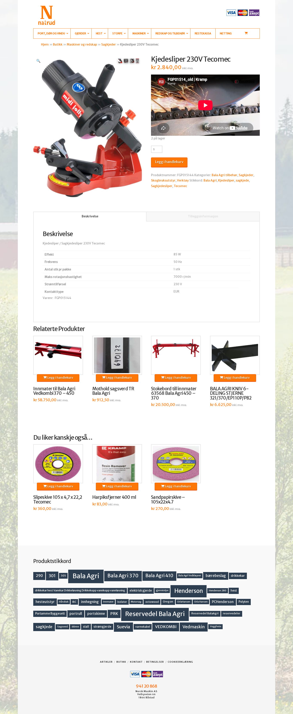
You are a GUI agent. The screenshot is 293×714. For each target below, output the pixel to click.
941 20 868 (146, 686)
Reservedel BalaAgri (205, 613)
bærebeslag (216, 576)
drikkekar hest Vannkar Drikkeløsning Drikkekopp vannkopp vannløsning (80, 590)
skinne (75, 626)
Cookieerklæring (180, 661)
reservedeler (231, 613)
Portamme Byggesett (50, 613)
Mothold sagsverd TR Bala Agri (113, 391)
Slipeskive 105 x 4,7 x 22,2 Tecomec (57, 499)
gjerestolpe (162, 590)
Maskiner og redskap (82, 44)
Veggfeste (215, 626)
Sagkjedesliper (161, 186)
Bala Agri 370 (123, 576)
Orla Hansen (201, 601)
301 (52, 575)
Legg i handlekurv (169, 162)
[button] (38, 61)
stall (86, 627)
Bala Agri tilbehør (224, 175)
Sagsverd (62, 626)
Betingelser (155, 661)
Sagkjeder (108, 44)
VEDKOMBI (166, 626)
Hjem (45, 44)
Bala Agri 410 (159, 575)
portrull (75, 614)
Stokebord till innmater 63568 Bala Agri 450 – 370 (173, 393)
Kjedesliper (226, 180)
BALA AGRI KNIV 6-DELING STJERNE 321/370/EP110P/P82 (231, 393)
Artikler (106, 661)
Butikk (57, 44)
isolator (122, 601)
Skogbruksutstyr (163, 180)
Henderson (188, 590)
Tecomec (180, 186)
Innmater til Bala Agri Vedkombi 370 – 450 (54, 391)
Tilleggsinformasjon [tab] (203, 216)
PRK (114, 613)
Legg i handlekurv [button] (60, 378)
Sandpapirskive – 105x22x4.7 (168, 499)
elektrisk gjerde (141, 590)
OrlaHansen (183, 601)
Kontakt (136, 661)
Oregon (168, 601)
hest (234, 590)
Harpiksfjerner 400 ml (114, 497)
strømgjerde (102, 627)
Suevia (123, 626)
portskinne (96, 614)
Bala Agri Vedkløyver (189, 575)
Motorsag (136, 601)
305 (63, 575)
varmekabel (142, 626)
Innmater (108, 601)
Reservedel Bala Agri (155, 614)
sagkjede (242, 180)
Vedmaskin (194, 626)
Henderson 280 (217, 590)
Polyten (244, 602)
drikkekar (238, 576)
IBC (74, 601)
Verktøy (183, 180)
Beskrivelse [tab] (90, 216)
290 (39, 575)
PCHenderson (223, 602)
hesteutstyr (45, 602)
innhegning (90, 602)
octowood (152, 601)
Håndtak (63, 601)
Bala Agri (210, 180)
